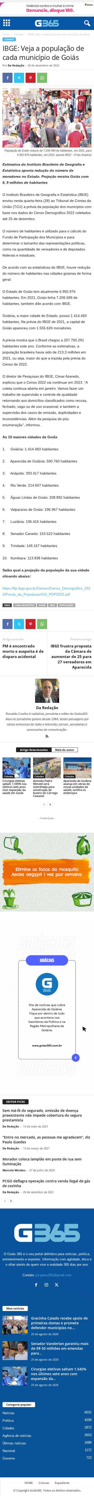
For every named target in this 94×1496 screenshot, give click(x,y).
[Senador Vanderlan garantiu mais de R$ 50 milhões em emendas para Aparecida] (15, 1350)
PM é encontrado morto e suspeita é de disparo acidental (23, 651)
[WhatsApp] (42, 78)
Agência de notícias (17, 1436)
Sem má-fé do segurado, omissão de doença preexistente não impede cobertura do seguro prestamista (42, 1115)
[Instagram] (47, 1285)
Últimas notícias (14, 1443)
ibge (52, 605)
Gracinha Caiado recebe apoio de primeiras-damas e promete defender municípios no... (59, 1323)
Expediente (62, 1483)
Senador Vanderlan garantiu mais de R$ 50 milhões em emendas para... (59, 1348)
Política (8, 1420)
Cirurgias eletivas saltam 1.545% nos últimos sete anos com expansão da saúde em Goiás (15, 787)
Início (6, 34)
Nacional (9, 1451)
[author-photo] (47, 691)
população (66, 605)
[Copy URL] (54, 78)
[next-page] (50, 804)
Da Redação (16, 65)
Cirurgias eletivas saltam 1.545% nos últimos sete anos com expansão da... (58, 1374)
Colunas (44, 1483)
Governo (9, 1458)
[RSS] (47, 737)
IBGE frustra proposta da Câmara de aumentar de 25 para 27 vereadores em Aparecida (71, 656)
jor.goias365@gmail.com (53, 1275)
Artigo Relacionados (34, 750)
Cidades (18, 34)
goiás (42, 605)
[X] (19, 78)
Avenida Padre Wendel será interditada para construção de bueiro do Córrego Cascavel (45, 788)
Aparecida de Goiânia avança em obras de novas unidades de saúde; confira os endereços (77, 787)
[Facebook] (8, 78)
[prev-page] (44, 804)
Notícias (9, 1413)
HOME (29, 1483)
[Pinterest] (31, 78)
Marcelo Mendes (14, 1170)
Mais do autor (64, 750)
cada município (24, 605)
